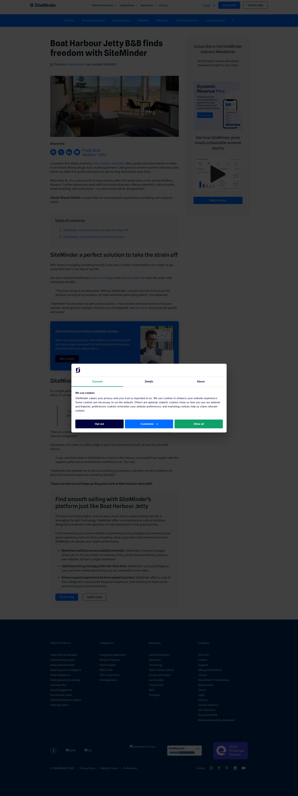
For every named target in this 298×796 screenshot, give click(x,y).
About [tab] (201, 381)
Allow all (198, 423)
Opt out (99, 423)
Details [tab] (149, 381)
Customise (147, 423)
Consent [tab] (97, 381)
